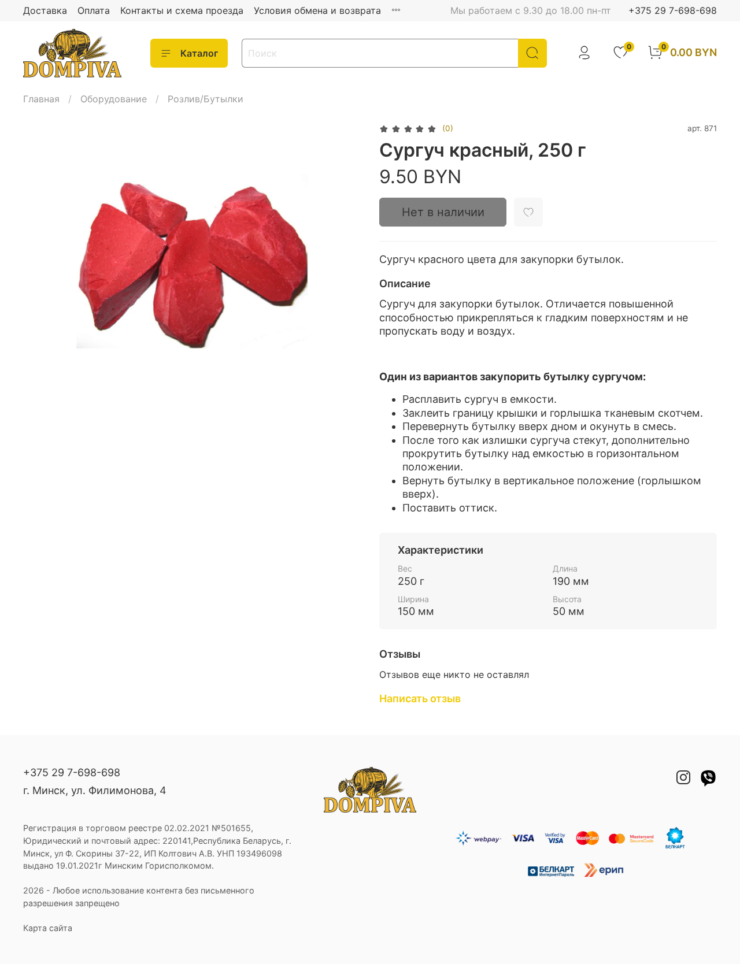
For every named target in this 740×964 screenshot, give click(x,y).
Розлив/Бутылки (205, 99)
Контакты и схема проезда (181, 10)
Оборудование (113, 99)
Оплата (93, 10)
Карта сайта (47, 928)
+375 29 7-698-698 (672, 10)
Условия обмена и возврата (317, 10)
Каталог (199, 53)
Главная (41, 99)
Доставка (45, 10)
